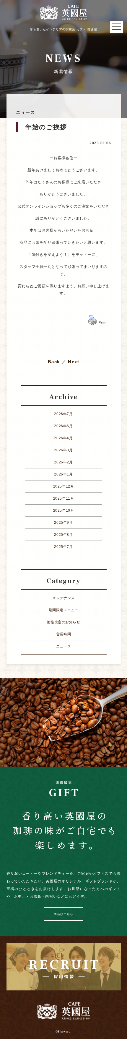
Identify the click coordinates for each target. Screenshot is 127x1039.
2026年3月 (63, 450)
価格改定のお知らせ (63, 622)
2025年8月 (63, 535)
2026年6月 (63, 426)
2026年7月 (63, 414)
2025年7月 (63, 547)
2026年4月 (63, 438)
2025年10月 (63, 510)
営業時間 (63, 634)
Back (54, 361)
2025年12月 (63, 486)
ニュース (63, 646)
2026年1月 (63, 474)
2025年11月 (63, 498)
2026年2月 (63, 462)
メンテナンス (63, 598)
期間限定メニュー (64, 610)
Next (73, 361)
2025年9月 (63, 523)
